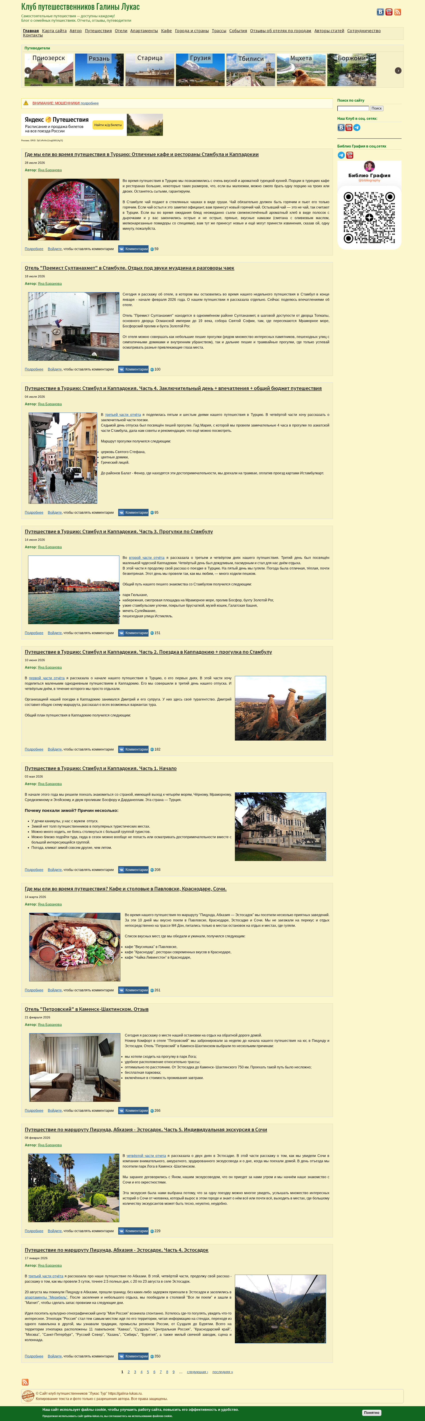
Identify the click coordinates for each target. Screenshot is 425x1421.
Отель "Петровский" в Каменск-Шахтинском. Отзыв (87, 1009)
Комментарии (137, 249)
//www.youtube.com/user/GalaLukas (389, 12)
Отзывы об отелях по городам (280, 31)
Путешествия (98, 31)
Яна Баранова (50, 170)
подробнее (66, 103)
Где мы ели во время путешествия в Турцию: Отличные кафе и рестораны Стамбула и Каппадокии (142, 154)
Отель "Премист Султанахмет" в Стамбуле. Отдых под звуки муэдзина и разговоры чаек (129, 267)
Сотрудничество (364, 31)
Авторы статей (329, 31)
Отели (121, 31)
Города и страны (192, 31)
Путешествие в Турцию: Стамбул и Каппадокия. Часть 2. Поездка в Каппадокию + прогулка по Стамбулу (148, 651)
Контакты (33, 35)
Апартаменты (144, 31)
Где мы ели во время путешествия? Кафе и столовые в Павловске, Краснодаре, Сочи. (126, 888)
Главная (31, 31)
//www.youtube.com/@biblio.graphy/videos (350, 155)
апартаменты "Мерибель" (46, 1297)
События (238, 31)
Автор (76, 31)
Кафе (166, 31)
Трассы (219, 31)
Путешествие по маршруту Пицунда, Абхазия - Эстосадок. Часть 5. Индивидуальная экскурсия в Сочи (146, 1129)
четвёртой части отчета (146, 1156)
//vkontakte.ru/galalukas (380, 12)
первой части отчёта (47, 678)
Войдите (55, 249)
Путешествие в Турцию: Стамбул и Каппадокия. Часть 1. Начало (101, 768)
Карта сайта (54, 31)
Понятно (371, 1413)
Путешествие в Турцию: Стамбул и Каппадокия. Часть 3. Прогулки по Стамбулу (119, 531)
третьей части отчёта (123, 415)
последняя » (222, 1372)
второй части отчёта (146, 558)
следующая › (197, 1372)
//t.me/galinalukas (357, 127)
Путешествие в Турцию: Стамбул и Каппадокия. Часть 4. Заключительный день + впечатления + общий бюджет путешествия (173, 388)
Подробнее (34, 249)
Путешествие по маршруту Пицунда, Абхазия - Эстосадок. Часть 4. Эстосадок (117, 1249)
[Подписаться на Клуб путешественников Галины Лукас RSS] (398, 15)
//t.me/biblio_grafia (341, 155)
